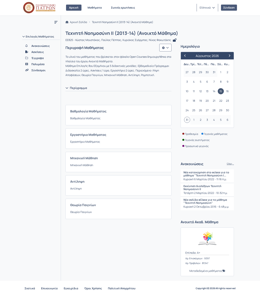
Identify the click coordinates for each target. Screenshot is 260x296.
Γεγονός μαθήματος (215, 134)
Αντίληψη (77, 181)
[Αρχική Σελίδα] (39, 7)
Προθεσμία (191, 134)
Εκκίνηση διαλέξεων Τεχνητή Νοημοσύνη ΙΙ (202, 187)
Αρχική (73, 7)
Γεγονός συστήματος (197, 140)
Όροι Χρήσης (93, 288)
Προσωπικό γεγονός (197, 146)
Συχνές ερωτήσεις (123, 7)
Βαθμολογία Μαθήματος (88, 111)
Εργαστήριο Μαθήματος (88, 135)
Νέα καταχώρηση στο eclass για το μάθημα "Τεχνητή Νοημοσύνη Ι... (206, 173)
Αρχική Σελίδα (78, 22)
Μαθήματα (95, 7)
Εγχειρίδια (71, 288)
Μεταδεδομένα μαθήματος (206, 271)
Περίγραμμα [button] (78, 88)
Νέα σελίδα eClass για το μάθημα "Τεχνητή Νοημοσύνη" (205, 201)
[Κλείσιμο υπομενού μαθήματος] (56, 22)
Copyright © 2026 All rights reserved (215, 288)
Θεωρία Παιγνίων (83, 205)
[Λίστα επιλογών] (165, 47)
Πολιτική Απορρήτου (122, 288)
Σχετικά (30, 288)
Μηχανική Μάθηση (84, 158)
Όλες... (230, 163)
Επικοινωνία (49, 288)
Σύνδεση (229, 7)
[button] (207, 7)
